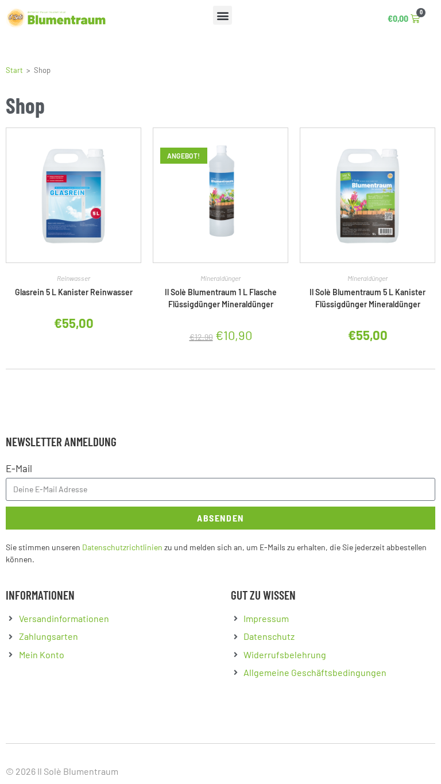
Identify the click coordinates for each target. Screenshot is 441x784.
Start (14, 70)
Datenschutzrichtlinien (122, 547)
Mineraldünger (220, 278)
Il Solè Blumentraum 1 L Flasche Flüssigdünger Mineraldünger (221, 298)
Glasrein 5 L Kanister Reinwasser (74, 292)
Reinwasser (73, 278)
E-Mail (19, 468)
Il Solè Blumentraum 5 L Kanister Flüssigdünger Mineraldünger (367, 298)
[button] (222, 15)
